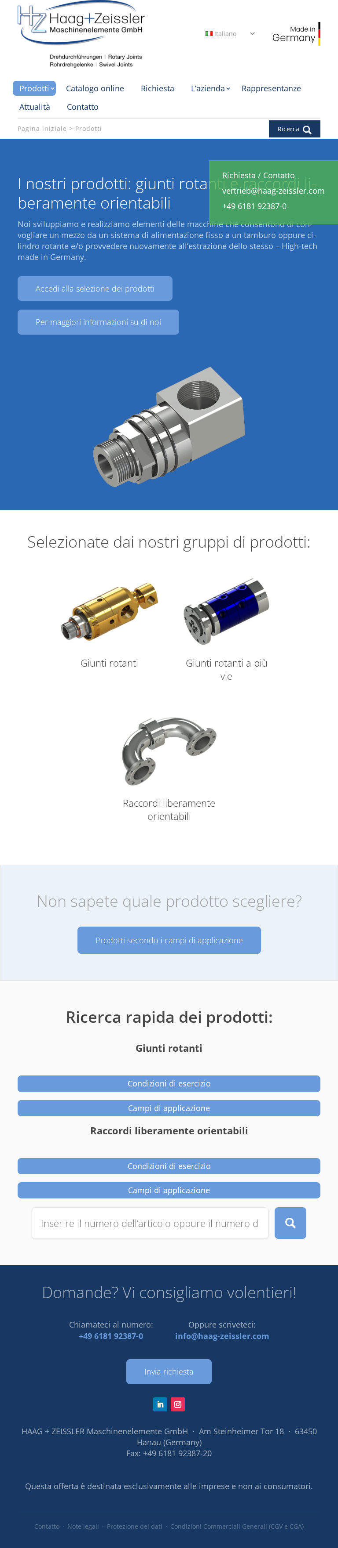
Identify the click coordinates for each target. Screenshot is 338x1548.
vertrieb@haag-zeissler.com (273, 190)
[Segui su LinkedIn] (160, 1404)
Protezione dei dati (134, 1526)
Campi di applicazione (169, 1108)
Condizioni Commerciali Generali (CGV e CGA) (237, 1526)
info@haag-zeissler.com (222, 1336)
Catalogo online (95, 88)
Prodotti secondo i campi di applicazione (169, 940)
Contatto (83, 106)
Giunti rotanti (169, 1048)
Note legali (83, 1526)
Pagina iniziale (42, 128)
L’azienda (208, 88)
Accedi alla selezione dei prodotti (95, 288)
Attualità (34, 106)
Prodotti (34, 88)
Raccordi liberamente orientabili (169, 1131)
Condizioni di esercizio (169, 1083)
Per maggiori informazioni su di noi (98, 322)
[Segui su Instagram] (178, 1404)
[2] (169, 489)
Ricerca (290, 1223)
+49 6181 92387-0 (111, 1336)
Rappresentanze (271, 88)
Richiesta (157, 88)
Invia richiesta (169, 1371)
